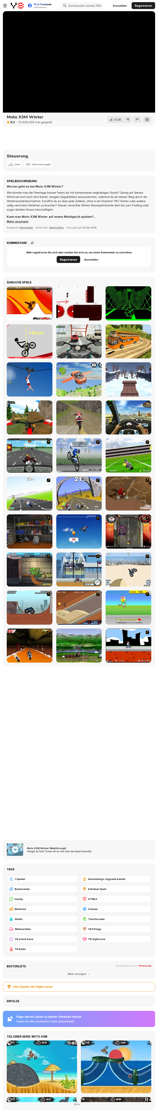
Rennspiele (26, 227)
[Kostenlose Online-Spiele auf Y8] (17, 5)
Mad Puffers (56, 227)
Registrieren (143, 5)
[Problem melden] (137, 119)
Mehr (77, 1104)
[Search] (64, 5)
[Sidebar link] (5, 5)
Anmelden (120, 5)
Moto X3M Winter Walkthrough (46, 848)
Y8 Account (144, 965)
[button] (18, 221)
